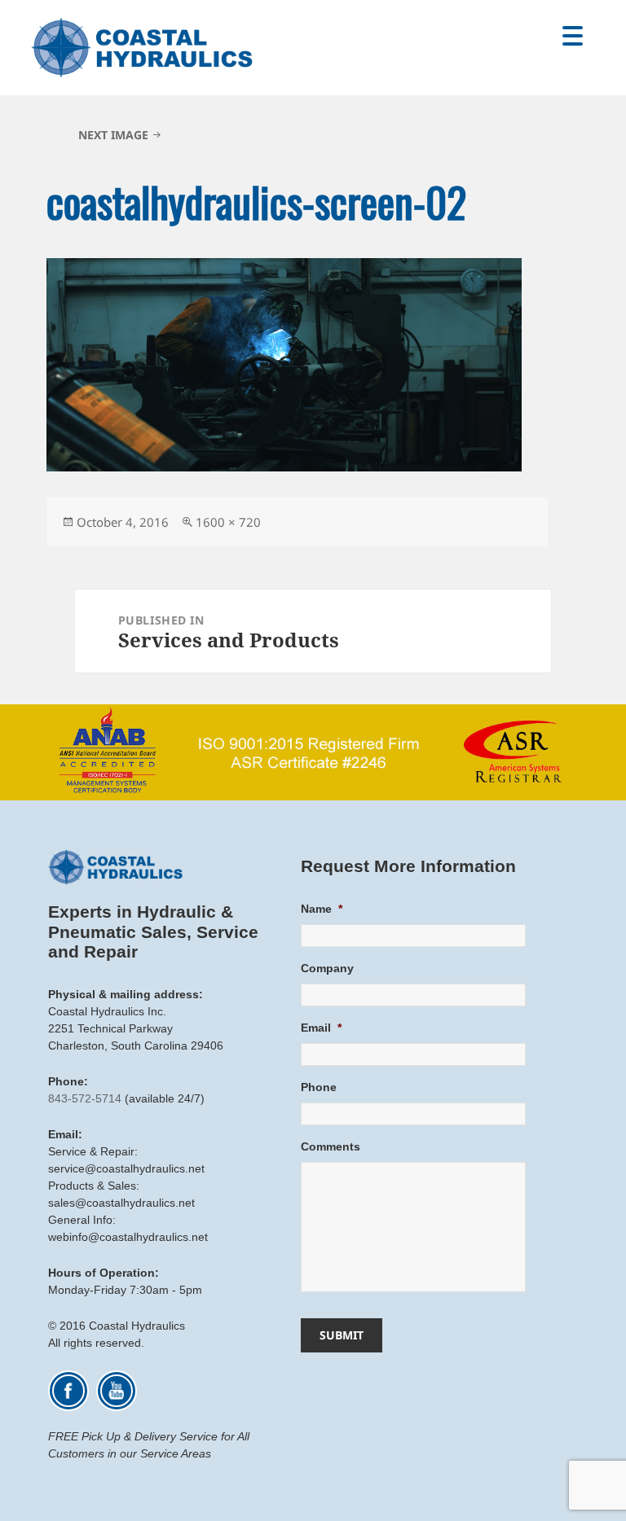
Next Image (113, 134)
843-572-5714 (84, 1098)
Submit (342, 1335)
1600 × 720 (228, 522)
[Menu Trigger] (572, 34)
